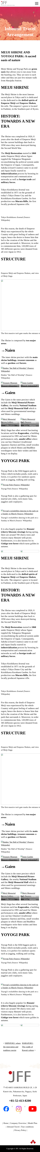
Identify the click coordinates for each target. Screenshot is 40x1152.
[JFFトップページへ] (20, 1077)
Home (5, 1123)
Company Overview (18, 1123)
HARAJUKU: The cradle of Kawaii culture (28, 1046)
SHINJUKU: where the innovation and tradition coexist (12, 1046)
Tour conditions (27, 1127)
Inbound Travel (13, 1127)
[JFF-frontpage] (8, 3)
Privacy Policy (20, 1130)
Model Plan (32, 1123)
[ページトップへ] (33, 1147)
